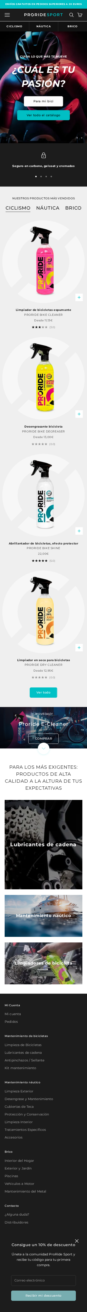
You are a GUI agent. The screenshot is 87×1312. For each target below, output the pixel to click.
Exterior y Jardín (18, 1168)
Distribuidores (16, 1222)
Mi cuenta (13, 1014)
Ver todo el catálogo (43, 115)
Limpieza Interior (19, 1122)
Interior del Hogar (19, 1161)
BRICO (73, 208)
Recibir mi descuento (43, 1295)
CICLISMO (18, 208)
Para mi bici (43, 101)
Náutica (43, 26)
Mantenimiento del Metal (25, 1191)
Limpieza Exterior (19, 1091)
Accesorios (14, 1137)
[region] (43, 87)
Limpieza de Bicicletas (23, 1045)
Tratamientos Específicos (25, 1130)
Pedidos (11, 1022)
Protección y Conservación (27, 1114)
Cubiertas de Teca (19, 1107)
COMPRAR (43, 738)
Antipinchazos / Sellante (24, 1060)
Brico (73, 26)
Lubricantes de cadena (23, 1052)
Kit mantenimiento (20, 1068)
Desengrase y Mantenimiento (29, 1099)
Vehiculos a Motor (19, 1184)
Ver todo (43, 692)
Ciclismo (14, 26)
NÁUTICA (48, 208)
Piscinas (11, 1176)
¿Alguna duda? (17, 1214)
